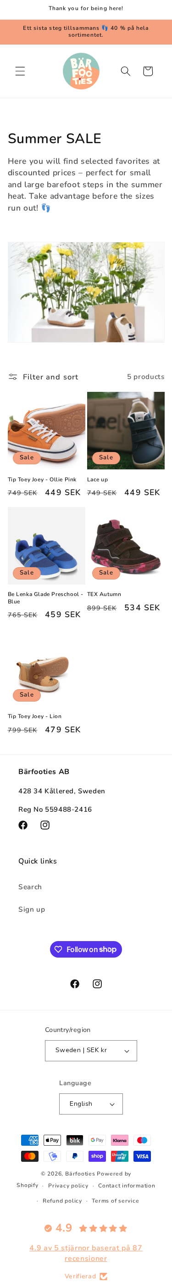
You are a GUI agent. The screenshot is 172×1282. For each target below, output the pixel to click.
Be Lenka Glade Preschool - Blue (46, 598)
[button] (20, 71)
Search (30, 887)
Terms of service (115, 1200)
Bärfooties (81, 1173)
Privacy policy (68, 1185)
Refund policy (62, 1200)
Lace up (97, 479)
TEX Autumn (104, 594)
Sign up (31, 909)
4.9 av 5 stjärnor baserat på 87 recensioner (85, 1253)
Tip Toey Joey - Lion (35, 716)
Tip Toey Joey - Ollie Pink (42, 479)
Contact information (126, 1185)
